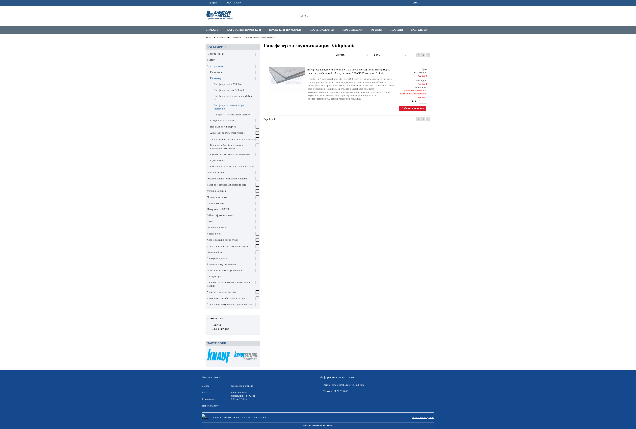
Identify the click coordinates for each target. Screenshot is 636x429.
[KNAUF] (219, 356)
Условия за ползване (242, 386)
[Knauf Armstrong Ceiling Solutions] (246, 356)
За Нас (205, 386)
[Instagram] (428, 3)
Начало (212, 29)
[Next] (256, 356)
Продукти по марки (285, 29)
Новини (397, 29)
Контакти (419, 29)
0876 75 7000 (234, 2)
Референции (353, 29)
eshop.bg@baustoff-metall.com (348, 385)
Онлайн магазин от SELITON (318, 426)
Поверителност (210, 406)
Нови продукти (322, 29)
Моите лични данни (423, 417)
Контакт (206, 392)
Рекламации (208, 399)
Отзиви (376, 29)
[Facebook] (423, 3)
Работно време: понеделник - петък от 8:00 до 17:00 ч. (243, 395)
